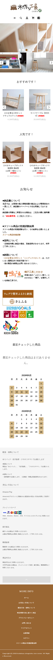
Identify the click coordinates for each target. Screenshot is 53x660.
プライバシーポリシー (26, 618)
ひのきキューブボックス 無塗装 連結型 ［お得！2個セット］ (40, 168)
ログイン (26, 638)
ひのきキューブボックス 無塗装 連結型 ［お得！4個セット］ (13, 168)
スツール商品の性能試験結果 (26, 643)
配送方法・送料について (26, 607)
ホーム (26, 597)
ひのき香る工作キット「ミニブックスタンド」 (23, 258)
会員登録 (26, 633)
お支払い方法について (26, 602)
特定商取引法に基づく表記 (26, 613)
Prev (1, 62)
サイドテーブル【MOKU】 (39, 114)
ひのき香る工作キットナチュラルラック (12, 114)
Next (51, 62)
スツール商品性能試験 (12, 235)
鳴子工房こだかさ (33, 272)
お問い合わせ (26, 623)
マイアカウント (26, 628)
